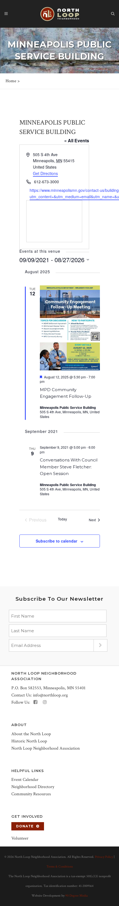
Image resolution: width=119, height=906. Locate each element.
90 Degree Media (76, 896)
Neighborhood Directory (32, 787)
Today (62, 519)
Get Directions (45, 173)
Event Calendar (24, 780)
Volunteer (20, 838)
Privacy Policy (104, 857)
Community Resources (31, 794)
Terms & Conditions (59, 866)
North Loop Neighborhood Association (45, 748)
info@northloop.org (50, 695)
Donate (24, 826)
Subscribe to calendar (56, 541)
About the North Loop (31, 734)
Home (11, 81)
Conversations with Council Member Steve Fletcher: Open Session (68, 466)
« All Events (76, 140)
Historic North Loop (29, 741)
